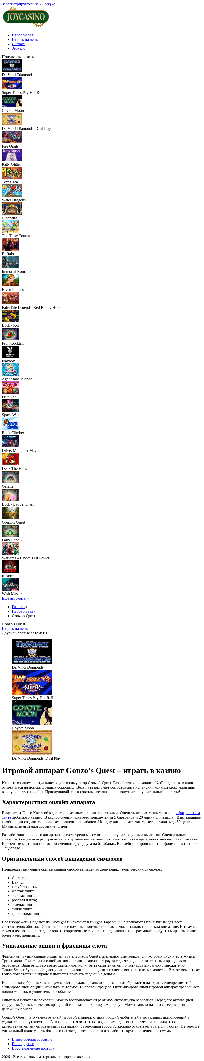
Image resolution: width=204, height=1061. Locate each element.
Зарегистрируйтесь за (28, 4)
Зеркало (18, 48)
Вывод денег (23, 1044)
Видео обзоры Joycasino (32, 1039)
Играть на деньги (27, 39)
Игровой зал (22, 35)
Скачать (18, 44)
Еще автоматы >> (17, 598)
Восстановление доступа (33, 1048)
